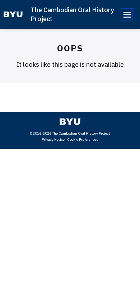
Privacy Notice (53, 139)
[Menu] (127, 14)
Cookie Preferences (82, 139)
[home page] (13, 14)
